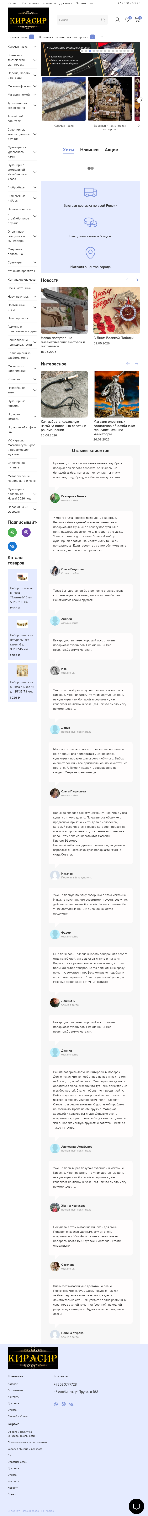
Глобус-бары (16, 187)
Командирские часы (22, 279)
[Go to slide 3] (90, 51)
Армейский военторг (16, 118)
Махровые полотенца (15, 251)
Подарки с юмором (15, 416)
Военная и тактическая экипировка (63, 37)
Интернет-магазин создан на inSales (31, 1511)
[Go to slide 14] (132, 51)
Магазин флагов (19, 86)
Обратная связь (17, 1462)
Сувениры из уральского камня (17, 151)
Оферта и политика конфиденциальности (21, 1434)
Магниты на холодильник (17, 368)
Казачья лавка (18, 37)
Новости (13, 1487)
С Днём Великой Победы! (113, 338)
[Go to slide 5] (97, 51)
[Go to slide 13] (128, 51)
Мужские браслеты (21, 271)
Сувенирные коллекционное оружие (19, 134)
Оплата (81, 3)
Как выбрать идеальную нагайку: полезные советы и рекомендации (63, 425)
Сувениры (15, 262)
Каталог (13, 3)
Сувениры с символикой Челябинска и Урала (17, 172)
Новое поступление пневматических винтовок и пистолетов (63, 342)
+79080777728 (65, 1384)
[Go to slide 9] (113, 51)
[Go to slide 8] (109, 51)
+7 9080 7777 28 (129, 3)
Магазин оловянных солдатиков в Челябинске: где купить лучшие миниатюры (114, 427)
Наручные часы (18, 296)
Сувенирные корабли (16, 403)
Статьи (12, 1494)
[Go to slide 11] (120, 51)
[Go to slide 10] (117, 51)
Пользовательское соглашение (27, 1442)
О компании (30, 3)
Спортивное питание (16, 465)
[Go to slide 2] (86, 51)
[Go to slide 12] (124, 51)
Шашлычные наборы (16, 198)
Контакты (49, 3)
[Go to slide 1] (82, 51)
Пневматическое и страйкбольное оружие (19, 216)
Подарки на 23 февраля (18, 509)
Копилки (14, 379)
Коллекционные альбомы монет (19, 355)
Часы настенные (19, 288)
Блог (11, 1455)
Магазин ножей (19, 94)
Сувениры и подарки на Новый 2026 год (19, 493)
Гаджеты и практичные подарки (22, 329)
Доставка (65, 3)
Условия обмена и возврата (25, 1449)
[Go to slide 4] (93, 51)
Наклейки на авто (16, 390)
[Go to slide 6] (101, 51)
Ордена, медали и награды (19, 75)
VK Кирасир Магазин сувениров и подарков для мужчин (21, 447)
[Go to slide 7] (105, 51)
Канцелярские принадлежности (19, 342)
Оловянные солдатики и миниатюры (16, 236)
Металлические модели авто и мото (22, 478)
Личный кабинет (18, 1416)
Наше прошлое (18, 318)
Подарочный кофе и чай (22, 429)
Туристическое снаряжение (18, 105)
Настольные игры (16, 307)
